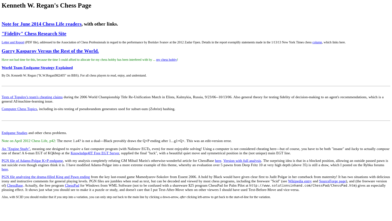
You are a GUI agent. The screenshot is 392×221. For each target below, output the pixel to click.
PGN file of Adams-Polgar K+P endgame (32, 161)
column (317, 42)
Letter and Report (13, 42)
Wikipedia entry (300, 181)
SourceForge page (332, 181)
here (218, 161)
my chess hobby (166, 59)
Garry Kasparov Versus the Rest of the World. (50, 51)
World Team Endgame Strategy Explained (37, 67)
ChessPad (72, 185)
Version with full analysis (242, 161)
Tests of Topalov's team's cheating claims (32, 97)
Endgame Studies (14, 133)
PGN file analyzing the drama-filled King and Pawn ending (46, 177)
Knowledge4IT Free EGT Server (95, 153)
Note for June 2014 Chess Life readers (41, 24)
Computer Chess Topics (19, 109)
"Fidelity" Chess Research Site (34, 33)
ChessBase (15, 185)
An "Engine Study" (16, 149)
